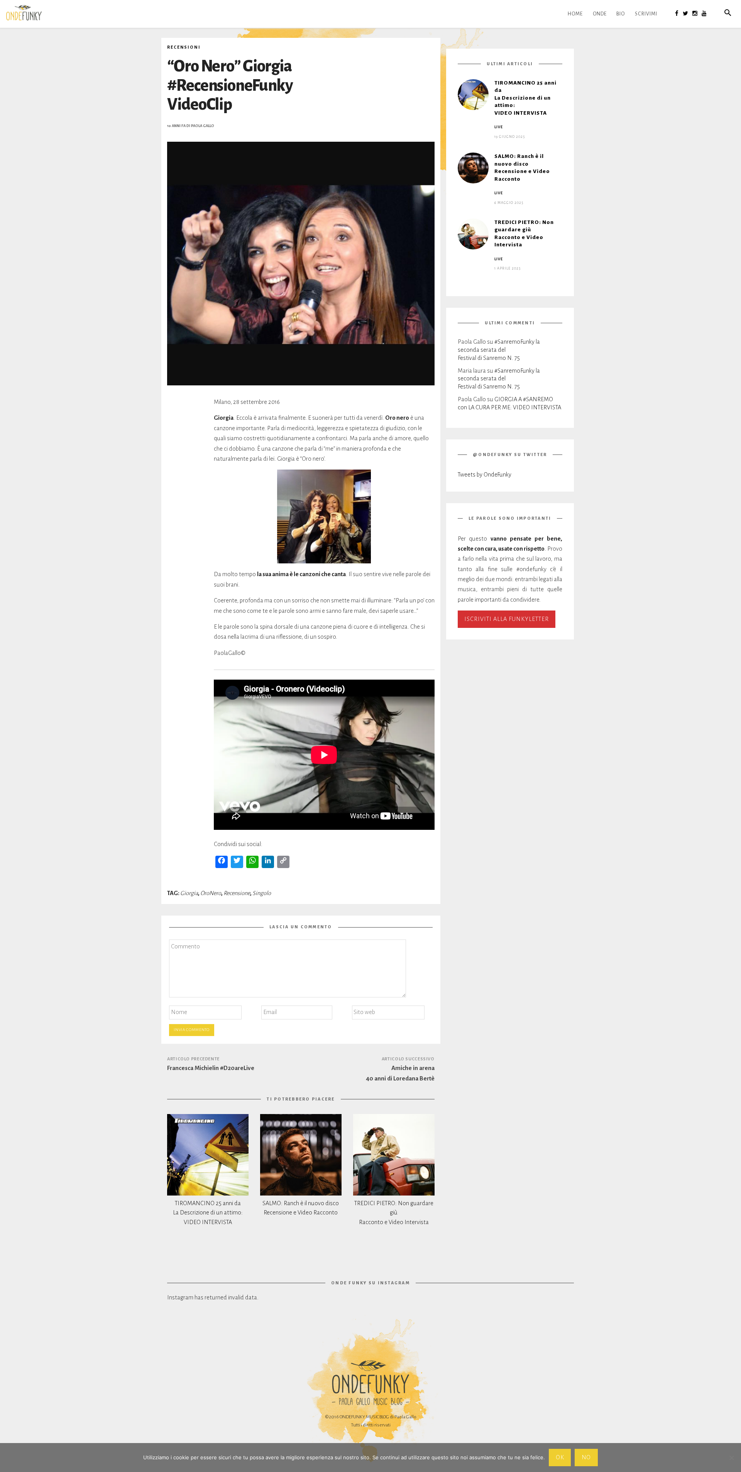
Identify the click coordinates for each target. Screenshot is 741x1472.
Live (498, 127)
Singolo (261, 893)
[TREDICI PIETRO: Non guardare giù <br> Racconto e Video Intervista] (394, 1155)
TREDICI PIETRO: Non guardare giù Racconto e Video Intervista (393, 1213)
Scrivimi (646, 14)
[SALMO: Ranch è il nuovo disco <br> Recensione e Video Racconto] (301, 1155)
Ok (560, 1457)
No (586, 1457)
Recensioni (184, 47)
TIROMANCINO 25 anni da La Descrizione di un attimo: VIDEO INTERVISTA (208, 1213)
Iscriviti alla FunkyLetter (506, 619)
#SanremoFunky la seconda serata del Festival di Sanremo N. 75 (499, 350)
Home (575, 14)
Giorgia (189, 893)
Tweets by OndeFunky (484, 474)
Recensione (236, 893)
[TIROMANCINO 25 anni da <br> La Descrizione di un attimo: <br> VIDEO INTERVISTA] (208, 1155)
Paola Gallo (202, 126)
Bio (620, 14)
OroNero (210, 893)
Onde (600, 14)
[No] (731, 1458)
